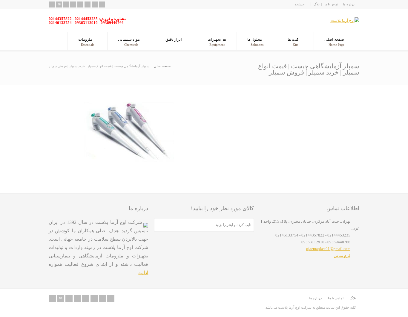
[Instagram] (95, 4)
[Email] (59, 4)
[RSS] (52, 4)
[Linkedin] (88, 4)
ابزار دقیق (173, 39)
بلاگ (317, 4)
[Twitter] (66, 4)
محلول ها (255, 41)
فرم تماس (342, 255)
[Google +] (80, 4)
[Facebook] (73, 4)
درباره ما (349, 4)
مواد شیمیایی (129, 41)
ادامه (143, 272)
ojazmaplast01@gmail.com (328, 248)
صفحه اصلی (334, 41)
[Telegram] (102, 4)
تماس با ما (331, 4)
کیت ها (293, 41)
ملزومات (86, 41)
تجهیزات (216, 41)
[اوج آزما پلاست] (344, 20)
